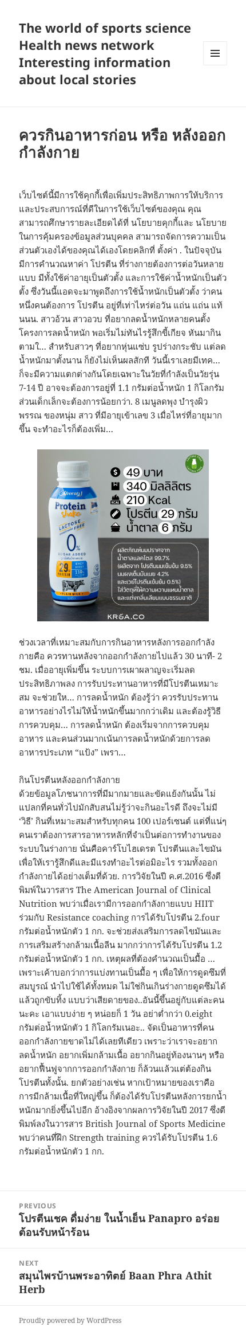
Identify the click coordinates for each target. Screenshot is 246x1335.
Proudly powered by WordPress (70, 1320)
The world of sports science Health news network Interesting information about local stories (105, 53)
